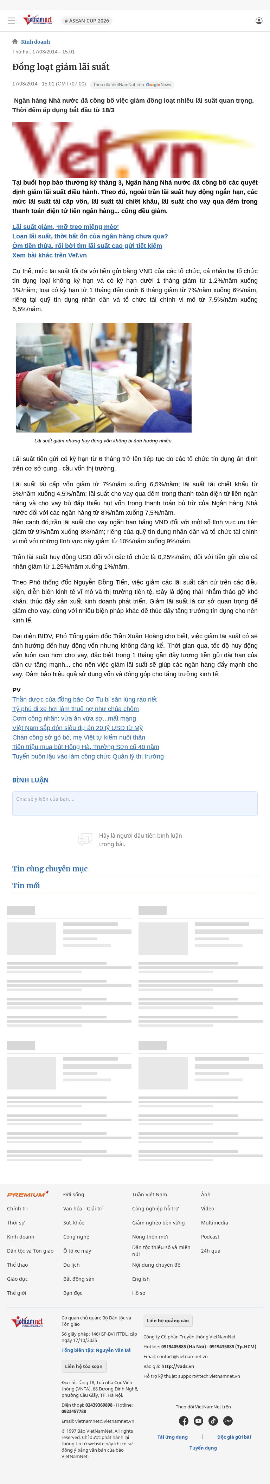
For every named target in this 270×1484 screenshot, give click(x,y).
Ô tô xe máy (77, 1250)
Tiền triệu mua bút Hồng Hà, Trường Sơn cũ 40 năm (85, 746)
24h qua (210, 1250)
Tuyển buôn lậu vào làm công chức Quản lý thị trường (88, 756)
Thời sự (16, 1222)
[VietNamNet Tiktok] (213, 1424)
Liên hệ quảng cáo (168, 1320)
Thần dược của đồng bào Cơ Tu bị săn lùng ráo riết (84, 699)
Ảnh (206, 1194)
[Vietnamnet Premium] (28, 1197)
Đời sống (73, 1194)
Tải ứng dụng (173, 1437)
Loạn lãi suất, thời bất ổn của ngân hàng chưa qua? (90, 236)
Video (207, 1208)
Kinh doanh (35, 41)
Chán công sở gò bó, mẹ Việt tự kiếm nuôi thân (78, 737)
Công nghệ (76, 1236)
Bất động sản (79, 1278)
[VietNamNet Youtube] (198, 1424)
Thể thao (17, 1264)
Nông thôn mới (150, 1236)
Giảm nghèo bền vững (158, 1222)
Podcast (210, 1236)
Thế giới (16, 1293)
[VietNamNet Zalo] (228, 1424)
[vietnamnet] (38, 25)
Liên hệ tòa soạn (84, 1366)
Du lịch (71, 1264)
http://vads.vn (177, 1366)
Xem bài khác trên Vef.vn (49, 255)
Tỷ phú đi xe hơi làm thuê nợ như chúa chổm (75, 708)
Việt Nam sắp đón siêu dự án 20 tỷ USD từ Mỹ (77, 727)
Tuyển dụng (203, 1448)
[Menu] (11, 21)
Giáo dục (17, 1278)
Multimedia (214, 1222)
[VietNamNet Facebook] (183, 1424)
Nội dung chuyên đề (156, 1264)
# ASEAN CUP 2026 (87, 20)
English (141, 1278)
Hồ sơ (139, 1293)
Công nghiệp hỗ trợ (155, 1208)
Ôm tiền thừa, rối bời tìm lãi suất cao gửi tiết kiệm (87, 245)
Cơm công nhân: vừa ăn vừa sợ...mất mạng (74, 718)
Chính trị (17, 1208)
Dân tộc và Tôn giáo (30, 1250)
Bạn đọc (72, 1293)
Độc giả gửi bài (234, 1437)
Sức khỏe (73, 1222)
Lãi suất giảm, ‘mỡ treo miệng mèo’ (65, 226)
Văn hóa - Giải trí (83, 1208)
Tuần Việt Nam (149, 1194)
